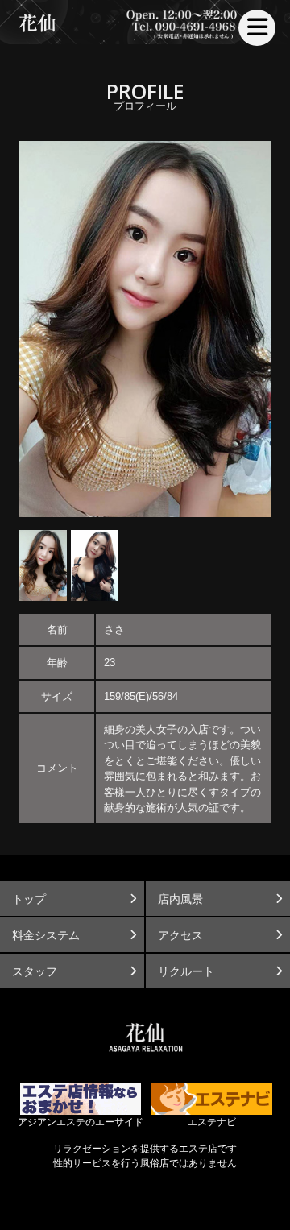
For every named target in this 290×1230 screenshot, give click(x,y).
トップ (29, 898)
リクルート (186, 971)
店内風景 (180, 898)
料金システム (46, 935)
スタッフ (34, 971)
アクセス (180, 935)
